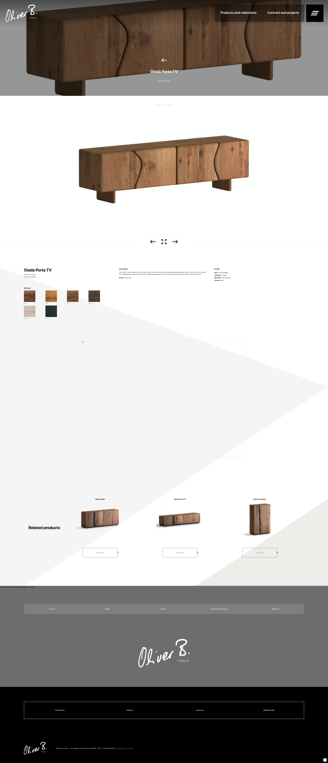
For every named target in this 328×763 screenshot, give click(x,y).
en (313, 23)
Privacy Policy (122, 748)
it (316, 23)
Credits (130, 748)
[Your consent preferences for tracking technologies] (325, 760)
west (164, 60)
